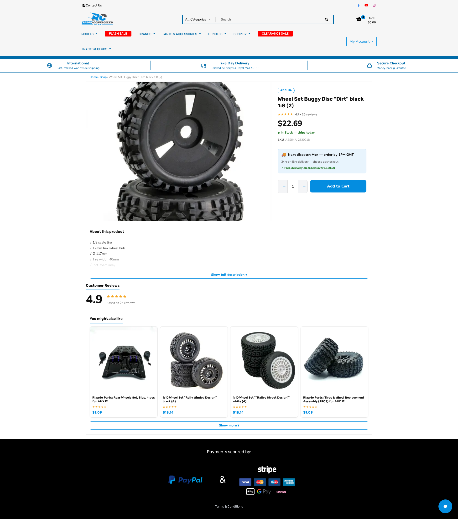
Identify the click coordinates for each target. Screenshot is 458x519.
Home (94, 77)
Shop (103, 77)
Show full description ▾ (229, 274)
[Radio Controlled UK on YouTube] (366, 5)
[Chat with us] (445, 506)
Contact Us (93, 5)
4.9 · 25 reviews (306, 114)
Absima (286, 90)
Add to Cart (338, 186)
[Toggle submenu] (96, 33)
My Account (360, 41)
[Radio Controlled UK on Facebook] (359, 5)
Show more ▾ (229, 425)
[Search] (326, 20)
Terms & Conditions (229, 506)
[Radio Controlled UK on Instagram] (374, 5)
